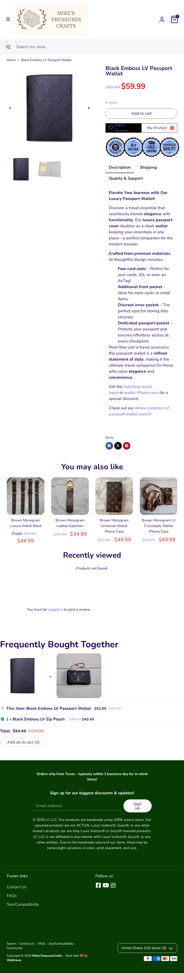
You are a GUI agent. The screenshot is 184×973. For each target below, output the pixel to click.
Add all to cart (22, 742)
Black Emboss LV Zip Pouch (39, 719)
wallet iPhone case (141, 392)
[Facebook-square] (98, 885)
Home (11, 60)
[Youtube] (105, 885)
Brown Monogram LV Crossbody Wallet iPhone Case (158, 526)
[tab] (119, 168)
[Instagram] (113, 885)
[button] (7, 19)
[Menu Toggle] (161, 19)
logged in (55, 609)
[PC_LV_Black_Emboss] (49, 108)
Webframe (14, 960)
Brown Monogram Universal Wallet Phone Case (114, 526)
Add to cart (141, 113)
